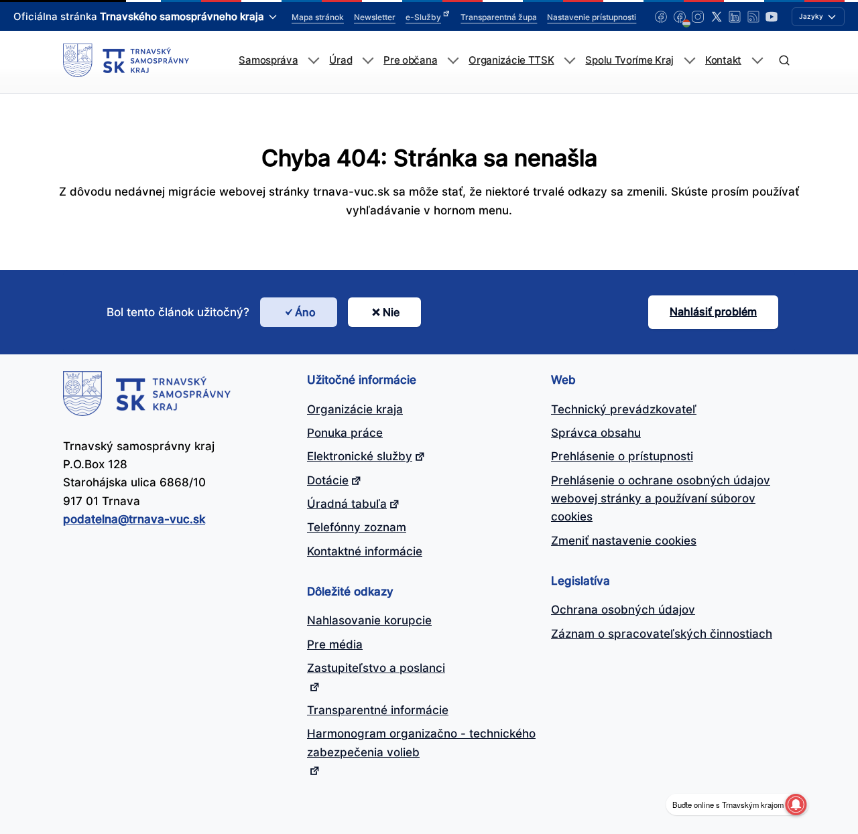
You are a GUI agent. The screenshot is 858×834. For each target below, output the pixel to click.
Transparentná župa (499, 17)
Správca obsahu (596, 432)
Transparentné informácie (377, 710)
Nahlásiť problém (713, 311)
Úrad (340, 60)
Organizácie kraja (355, 409)
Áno (305, 312)
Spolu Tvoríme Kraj (629, 60)
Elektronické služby (359, 456)
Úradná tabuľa (347, 503)
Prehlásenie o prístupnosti (622, 456)
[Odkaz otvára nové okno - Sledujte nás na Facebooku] (661, 16)
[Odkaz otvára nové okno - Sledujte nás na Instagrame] (697, 16)
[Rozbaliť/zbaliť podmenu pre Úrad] (368, 61)
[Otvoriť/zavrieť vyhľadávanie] (784, 61)
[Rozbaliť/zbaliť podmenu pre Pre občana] (453, 61)
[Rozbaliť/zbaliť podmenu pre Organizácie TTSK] (569, 61)
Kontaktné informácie (364, 551)
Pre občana (410, 60)
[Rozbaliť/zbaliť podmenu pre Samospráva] (313, 61)
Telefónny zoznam (356, 527)
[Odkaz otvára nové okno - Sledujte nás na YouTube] (771, 16)
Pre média (335, 644)
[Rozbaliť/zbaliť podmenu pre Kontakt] (757, 61)
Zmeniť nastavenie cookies (623, 540)
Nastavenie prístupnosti (591, 17)
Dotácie (328, 480)
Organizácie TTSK (511, 60)
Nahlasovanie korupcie (369, 620)
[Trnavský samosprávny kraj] (126, 60)
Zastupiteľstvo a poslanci (376, 668)
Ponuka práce (345, 432)
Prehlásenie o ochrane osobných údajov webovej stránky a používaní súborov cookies (660, 499)
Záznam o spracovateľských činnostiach (661, 633)
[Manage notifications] (795, 804)
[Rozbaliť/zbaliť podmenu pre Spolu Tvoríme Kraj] (689, 61)
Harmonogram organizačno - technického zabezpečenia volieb (421, 742)
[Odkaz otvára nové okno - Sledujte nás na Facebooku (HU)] (679, 16)
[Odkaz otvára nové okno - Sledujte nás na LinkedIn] (734, 16)
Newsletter (374, 17)
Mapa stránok (318, 17)
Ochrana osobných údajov (623, 609)
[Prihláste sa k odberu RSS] (753, 16)
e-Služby (423, 17)
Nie (391, 312)
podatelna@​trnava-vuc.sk (134, 519)
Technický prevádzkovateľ (623, 409)
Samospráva (268, 60)
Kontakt (723, 60)
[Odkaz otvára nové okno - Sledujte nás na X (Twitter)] (716, 16)
